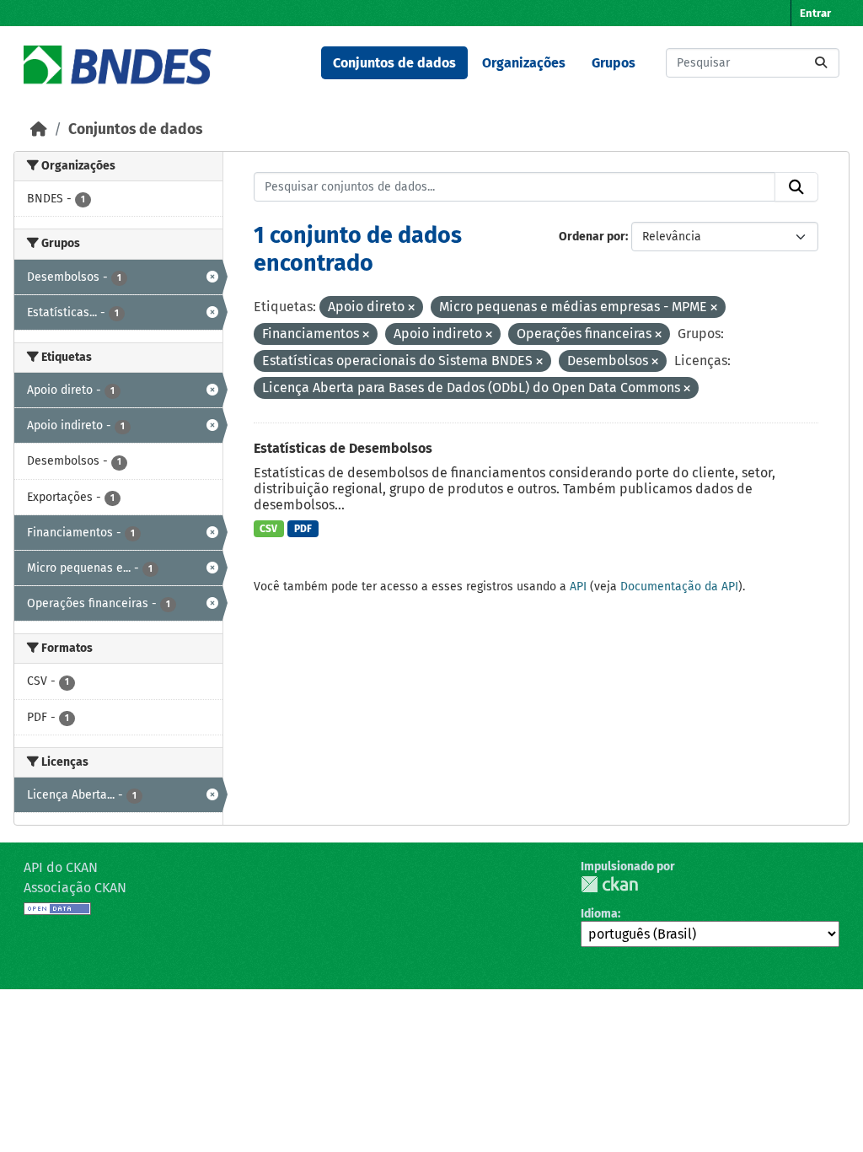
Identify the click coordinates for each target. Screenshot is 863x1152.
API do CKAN (61, 867)
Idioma (599, 914)
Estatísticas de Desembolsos (343, 448)
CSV (268, 529)
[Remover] (411, 308)
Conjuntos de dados (394, 63)
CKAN (609, 884)
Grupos (613, 63)
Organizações (524, 63)
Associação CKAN (75, 888)
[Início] (38, 129)
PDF (303, 529)
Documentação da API (679, 586)
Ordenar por (592, 236)
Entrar (815, 13)
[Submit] (821, 63)
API (578, 586)
